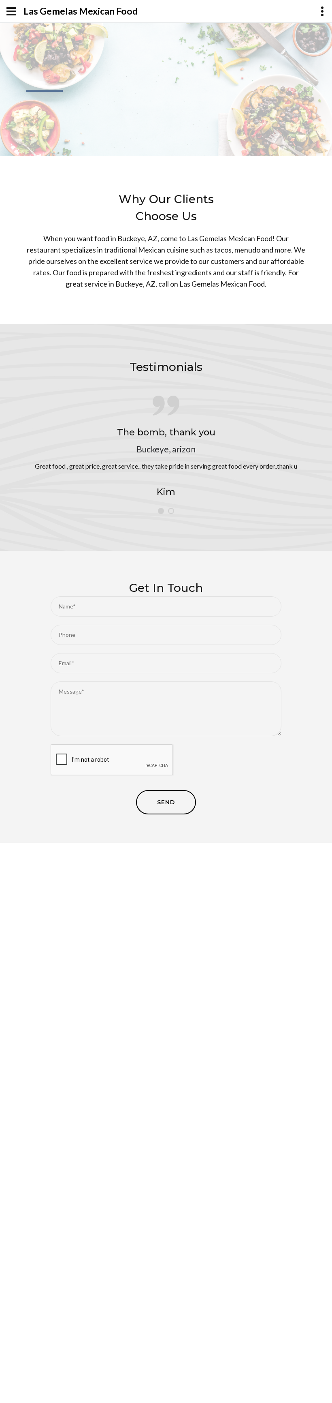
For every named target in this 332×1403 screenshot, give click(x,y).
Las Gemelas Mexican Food (80, 11)
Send (166, 802)
